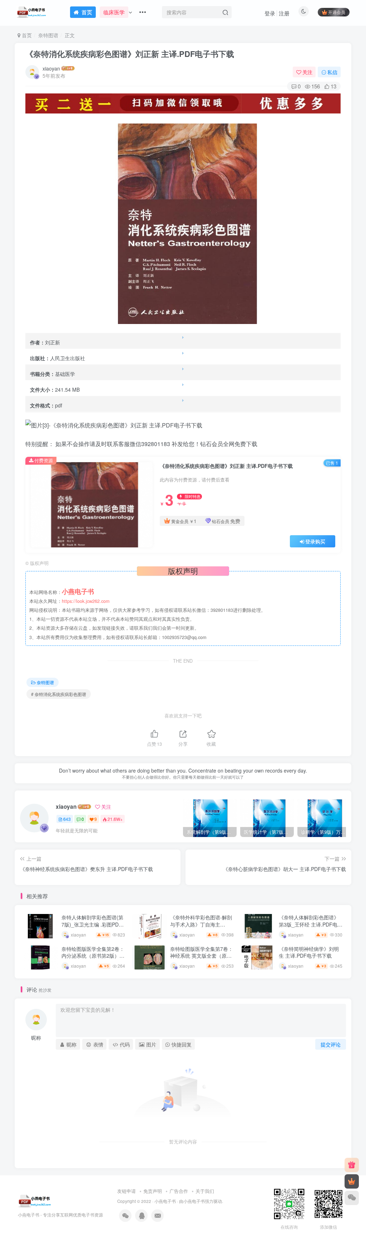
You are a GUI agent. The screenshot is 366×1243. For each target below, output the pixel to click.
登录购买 (315, 541)
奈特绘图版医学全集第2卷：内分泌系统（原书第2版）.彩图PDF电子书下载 (92, 955)
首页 (26, 35)
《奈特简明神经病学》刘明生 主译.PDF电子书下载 (309, 952)
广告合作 (178, 1191)
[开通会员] (352, 1181)
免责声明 (152, 1191)
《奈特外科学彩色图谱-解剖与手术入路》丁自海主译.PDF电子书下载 (201, 924)
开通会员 (336, 12)
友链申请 (126, 1191)
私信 (332, 72)
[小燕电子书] (352, 1165)
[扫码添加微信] (352, 1198)
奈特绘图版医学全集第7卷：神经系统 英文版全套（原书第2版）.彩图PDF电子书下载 (201, 959)
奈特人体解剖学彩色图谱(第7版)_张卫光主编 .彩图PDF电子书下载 (92, 924)
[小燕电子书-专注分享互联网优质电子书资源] (34, 1200)
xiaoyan (51, 68)
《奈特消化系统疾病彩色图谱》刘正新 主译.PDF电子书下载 (129, 53)
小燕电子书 (165, 1201)
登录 (269, 13)
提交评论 (331, 1044)
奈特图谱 (48, 35)
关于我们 (205, 1191)
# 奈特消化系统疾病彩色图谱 (58, 694)
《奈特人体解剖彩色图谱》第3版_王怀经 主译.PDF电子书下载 (310, 924)
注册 (284, 13)
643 (67, 819)
